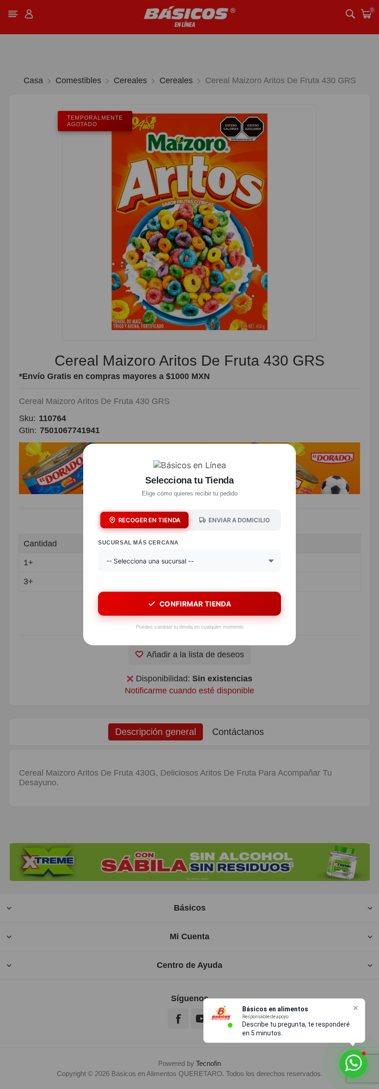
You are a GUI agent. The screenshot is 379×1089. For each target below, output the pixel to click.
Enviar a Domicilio (239, 520)
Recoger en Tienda (149, 520)
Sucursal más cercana (138, 542)
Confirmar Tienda (195, 604)
